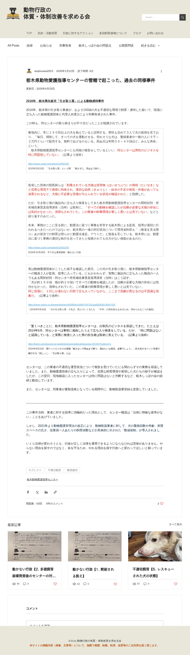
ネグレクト (35, 470)
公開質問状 (126, 45)
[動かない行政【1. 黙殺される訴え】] (95, 546)
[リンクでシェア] (55, 492)
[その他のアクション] (161, 71)
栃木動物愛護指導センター (42, 479)
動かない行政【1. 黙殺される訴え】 (93, 573)
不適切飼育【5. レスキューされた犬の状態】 (153, 572)
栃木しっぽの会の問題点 (95, 45)
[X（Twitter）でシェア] (37, 492)
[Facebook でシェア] (28, 492)
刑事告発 (65, 45)
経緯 (30, 45)
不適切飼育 (54, 470)
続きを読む (148, 45)
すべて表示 (175, 524)
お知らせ (46, 45)
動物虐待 (72, 470)
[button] (47, 33)
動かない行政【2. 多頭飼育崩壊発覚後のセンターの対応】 (33, 573)
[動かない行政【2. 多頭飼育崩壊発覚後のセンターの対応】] (34, 546)
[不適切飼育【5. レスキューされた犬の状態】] (155, 546)
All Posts (13, 45)
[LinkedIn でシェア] (46, 492)
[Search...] (182, 17)
